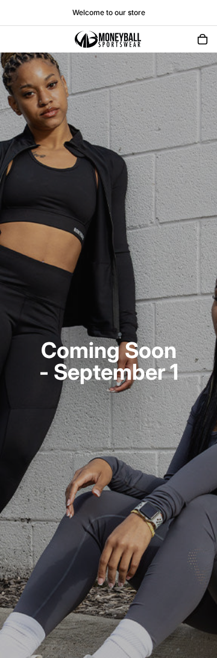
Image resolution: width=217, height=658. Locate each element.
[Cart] (202, 39)
